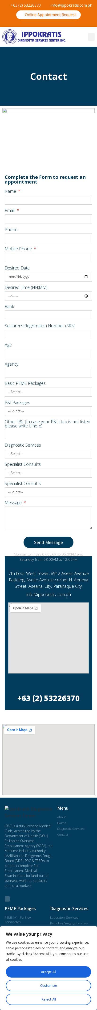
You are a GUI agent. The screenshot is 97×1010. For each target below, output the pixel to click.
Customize (48, 985)
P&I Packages (17, 402)
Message (14, 502)
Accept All (48, 972)
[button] (49, 23)
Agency (11, 364)
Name (11, 191)
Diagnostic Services (23, 445)
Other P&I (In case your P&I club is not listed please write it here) (47, 424)
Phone (11, 229)
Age (8, 345)
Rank (9, 306)
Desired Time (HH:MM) (26, 287)
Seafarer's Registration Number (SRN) (40, 325)
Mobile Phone (19, 249)
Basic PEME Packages (25, 383)
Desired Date (17, 268)
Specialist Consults (23, 464)
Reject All (48, 999)
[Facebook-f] (7, 899)
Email (10, 210)
